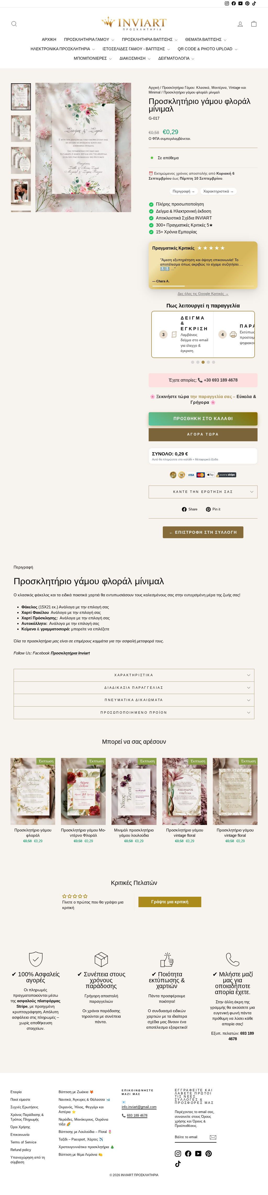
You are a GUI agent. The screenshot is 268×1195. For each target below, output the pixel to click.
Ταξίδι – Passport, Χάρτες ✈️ (81, 1139)
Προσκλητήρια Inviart (70, 653)
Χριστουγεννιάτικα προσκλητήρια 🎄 (86, 1147)
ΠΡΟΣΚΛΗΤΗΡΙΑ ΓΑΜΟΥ (87, 39)
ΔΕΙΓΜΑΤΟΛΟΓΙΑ (174, 58)
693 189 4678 (137, 1115)
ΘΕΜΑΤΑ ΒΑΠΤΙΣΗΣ (203, 39)
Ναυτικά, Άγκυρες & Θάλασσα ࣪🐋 (84, 1100)
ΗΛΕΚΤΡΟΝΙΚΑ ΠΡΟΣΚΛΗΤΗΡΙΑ (61, 49)
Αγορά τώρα (203, 434)
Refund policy (20, 1150)
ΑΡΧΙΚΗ (49, 39)
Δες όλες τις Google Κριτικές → (203, 294)
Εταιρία (16, 1092)
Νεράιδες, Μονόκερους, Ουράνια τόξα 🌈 (83, 1121)
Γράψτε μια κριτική (169, 902)
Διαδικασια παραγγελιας (133, 688)
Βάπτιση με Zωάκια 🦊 (76, 1092)
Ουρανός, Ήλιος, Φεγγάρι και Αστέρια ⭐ (81, 1109)
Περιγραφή (184, 191)
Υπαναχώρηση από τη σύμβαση (27, 1159)
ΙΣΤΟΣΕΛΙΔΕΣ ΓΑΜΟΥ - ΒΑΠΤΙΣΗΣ (134, 49)
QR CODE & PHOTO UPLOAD (205, 49)
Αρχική (154, 88)
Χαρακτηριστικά (218, 191)
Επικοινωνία (20, 1135)
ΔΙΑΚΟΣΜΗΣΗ (133, 58)
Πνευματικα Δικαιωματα (134, 700)
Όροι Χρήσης (20, 1127)
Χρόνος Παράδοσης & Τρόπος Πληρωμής (27, 1117)
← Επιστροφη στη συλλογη (203, 532)
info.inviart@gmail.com (139, 1107)
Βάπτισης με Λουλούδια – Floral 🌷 (85, 1132)
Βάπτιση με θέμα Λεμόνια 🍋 (81, 1155)
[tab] (192, 362)
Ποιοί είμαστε (20, 1100)
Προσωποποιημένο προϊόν (133, 712)
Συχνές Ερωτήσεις (24, 1107)
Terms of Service (23, 1142)
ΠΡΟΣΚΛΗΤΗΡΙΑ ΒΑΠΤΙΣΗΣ (148, 39)
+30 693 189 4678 (221, 380)
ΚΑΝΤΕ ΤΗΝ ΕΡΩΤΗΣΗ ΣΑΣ (203, 492)
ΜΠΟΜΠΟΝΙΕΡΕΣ (91, 58)
